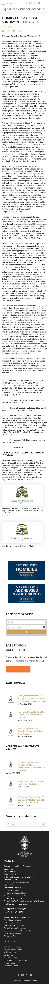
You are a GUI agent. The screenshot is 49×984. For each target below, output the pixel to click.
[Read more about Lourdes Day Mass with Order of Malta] (22, 532)
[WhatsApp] (19, 31)
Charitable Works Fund (13, 890)
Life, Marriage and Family (14, 925)
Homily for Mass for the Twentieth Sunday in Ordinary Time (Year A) (31, 731)
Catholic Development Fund (15, 893)
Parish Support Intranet (13, 949)
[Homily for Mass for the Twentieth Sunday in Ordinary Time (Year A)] (11, 732)
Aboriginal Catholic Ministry (15, 896)
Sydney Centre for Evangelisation (17, 917)
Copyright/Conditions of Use (15, 960)
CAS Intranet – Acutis (12, 947)
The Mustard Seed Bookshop (15, 904)
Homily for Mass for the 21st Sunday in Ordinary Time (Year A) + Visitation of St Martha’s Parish (32, 698)
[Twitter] (8, 31)
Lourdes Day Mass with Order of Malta (18, 546)
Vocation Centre (10, 879)
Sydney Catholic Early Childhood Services (20, 877)
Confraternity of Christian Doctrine (18, 882)
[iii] (32, 293)
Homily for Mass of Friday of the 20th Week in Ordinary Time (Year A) (31, 715)
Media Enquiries (10, 957)
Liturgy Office (9, 885)
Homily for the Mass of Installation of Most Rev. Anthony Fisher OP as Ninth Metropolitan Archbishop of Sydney (24, 510)
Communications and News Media (17, 931)
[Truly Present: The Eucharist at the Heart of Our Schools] (11, 785)
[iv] (30, 308)
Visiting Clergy (10, 952)
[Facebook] (3, 31)
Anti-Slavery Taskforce (13, 898)
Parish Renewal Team (12, 920)
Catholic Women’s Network (15, 928)
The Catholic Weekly (12, 933)
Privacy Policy (9, 963)
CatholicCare (9, 869)
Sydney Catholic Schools (13, 874)
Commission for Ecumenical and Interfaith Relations (24, 901)
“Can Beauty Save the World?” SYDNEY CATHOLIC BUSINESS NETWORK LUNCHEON (31, 800)
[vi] (20, 334)
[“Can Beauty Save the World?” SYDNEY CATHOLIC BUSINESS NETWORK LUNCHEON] (11, 801)
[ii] (11, 140)
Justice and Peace (11, 871)
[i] (40, 111)
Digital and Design (11, 936)
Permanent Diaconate (12, 887)
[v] (9, 322)
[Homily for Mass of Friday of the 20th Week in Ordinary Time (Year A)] (11, 716)
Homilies (5, 516)
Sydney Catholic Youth (13, 923)
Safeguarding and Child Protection (17, 866)
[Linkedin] (14, 31)
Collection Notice (11, 965)
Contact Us (8, 955)
